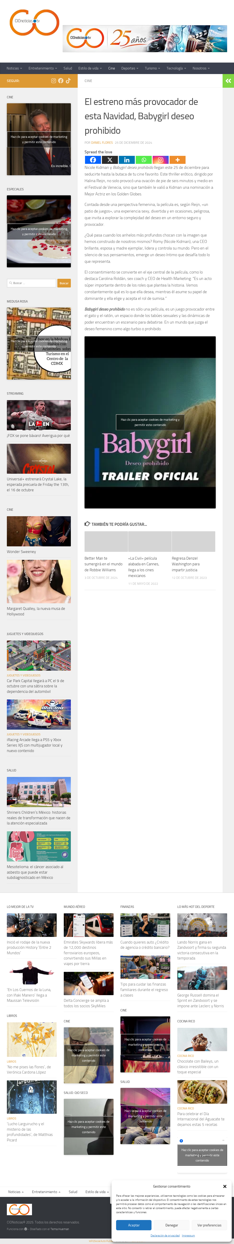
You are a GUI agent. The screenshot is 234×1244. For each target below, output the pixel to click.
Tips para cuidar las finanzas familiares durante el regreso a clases (144, 989)
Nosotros (199, 68)
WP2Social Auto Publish (101, 1241)
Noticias (13, 68)
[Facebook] (93, 160)
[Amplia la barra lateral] (228, 81)
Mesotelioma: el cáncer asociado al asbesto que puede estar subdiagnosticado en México (35, 872)
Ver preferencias (209, 1225)
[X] (110, 160)
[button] (225, 1186)
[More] (178, 160)
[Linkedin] (127, 160)
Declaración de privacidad (165, 1235)
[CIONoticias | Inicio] (33, 23)
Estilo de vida (88, 68)
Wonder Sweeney (21, 551)
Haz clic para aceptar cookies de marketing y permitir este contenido (150, 422)
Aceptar (134, 1225)
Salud (68, 68)
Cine (111, 68)
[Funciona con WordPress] (25, 1229)
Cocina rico (185, 1056)
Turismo (151, 68)
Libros (11, 1061)
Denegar (171, 1225)
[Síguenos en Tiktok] (68, 80)
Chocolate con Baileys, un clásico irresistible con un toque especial (197, 1066)
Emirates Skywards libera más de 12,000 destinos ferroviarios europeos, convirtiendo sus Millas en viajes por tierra (88, 953)
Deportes (128, 68)
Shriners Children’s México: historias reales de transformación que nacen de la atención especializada (38, 817)
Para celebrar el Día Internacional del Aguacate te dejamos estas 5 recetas (201, 1119)
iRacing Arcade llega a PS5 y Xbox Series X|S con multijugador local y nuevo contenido (34, 745)
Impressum (188, 1235)
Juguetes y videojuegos (23, 675)
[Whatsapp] (144, 160)
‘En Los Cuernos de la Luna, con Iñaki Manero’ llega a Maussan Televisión (29, 995)
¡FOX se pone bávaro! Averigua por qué (38, 435)
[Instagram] (161, 160)
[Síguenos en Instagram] (53, 80)
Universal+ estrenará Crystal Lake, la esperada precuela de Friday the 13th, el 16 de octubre (38, 484)
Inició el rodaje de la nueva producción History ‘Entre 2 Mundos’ (29, 947)
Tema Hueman (60, 1229)
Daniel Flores (102, 143)
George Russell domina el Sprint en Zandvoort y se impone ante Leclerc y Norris (200, 1000)
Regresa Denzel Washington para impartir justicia (185, 564)
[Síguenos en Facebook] (61, 80)
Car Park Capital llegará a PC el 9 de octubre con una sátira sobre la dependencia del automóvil (35, 686)
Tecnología (175, 68)
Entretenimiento (41, 68)
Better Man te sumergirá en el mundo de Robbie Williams (103, 564)
